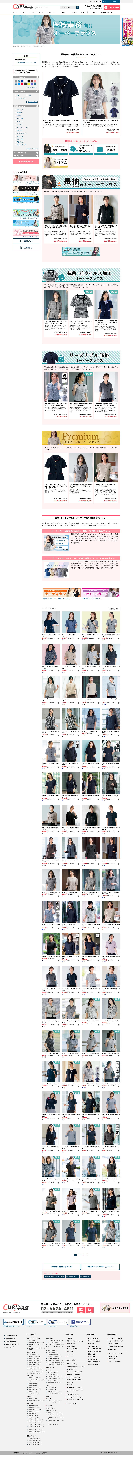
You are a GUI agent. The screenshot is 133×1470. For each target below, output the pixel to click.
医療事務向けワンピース (72, 1276)
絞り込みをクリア (33, 87)
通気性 (19, 115)
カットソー (49, 1398)
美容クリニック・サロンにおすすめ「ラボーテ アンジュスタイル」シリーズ (26, 182)
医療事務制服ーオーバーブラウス (27, 62)
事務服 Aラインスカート (34, 1405)
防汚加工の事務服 (113, 1343)
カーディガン (51, 12)
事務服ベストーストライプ (35, 1389)
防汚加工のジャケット (53, 1380)
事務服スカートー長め (34, 1418)
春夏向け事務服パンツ (53, 1350)
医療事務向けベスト (85, 1276)
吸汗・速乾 (20, 118)
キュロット (49, 1385)
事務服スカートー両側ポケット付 (37, 1424)
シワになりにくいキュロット (55, 1391)
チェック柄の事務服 (93, 1338)
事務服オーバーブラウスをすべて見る (100, 1267)
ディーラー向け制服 (72, 1348)
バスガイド (70, 1356)
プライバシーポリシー (27, 1453)
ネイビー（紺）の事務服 (94, 1351)
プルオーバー (49, 1396)
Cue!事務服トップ (11, 1335)
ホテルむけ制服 (71, 1346)
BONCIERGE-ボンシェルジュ (75, 1379)
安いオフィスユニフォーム (116, 1353)
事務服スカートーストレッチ (36, 1429)
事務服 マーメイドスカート (35, 1409)
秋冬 (30, 95)
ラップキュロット (52, 1389)
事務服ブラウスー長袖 (34, 1358)
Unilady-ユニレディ (72, 1403)
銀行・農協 (70, 1351)
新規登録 (98, 1)
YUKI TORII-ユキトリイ (73, 1394)
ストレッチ (20, 110)
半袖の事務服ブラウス (34, 1354)
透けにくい (20, 121)
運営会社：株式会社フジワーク (11, 1326)
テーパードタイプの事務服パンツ (56, 1344)
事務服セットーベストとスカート (56, 1412)
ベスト (41, 12)
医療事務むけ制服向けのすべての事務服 (54, 1276)
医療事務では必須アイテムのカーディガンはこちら (56, 598)
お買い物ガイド (10, 1338)
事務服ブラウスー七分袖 (34, 1356)
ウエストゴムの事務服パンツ (55, 1356)
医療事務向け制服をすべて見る (62, 1267)
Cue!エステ (29, 1326)
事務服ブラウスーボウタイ (35, 1362)
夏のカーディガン (33, 1398)
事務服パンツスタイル (53, 1424)
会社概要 (44, 1453)
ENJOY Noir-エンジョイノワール (76, 1366)
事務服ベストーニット (34, 1394)
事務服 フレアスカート (34, 1411)
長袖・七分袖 (32, 1340)
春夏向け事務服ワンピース (35, 1442)
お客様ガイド (28, 241)
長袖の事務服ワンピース (34, 1440)
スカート (62, 12)
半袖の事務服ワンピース (34, 1438)
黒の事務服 (91, 1343)
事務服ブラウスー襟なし (34, 1366)
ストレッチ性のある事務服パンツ (56, 1362)
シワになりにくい (22, 133)
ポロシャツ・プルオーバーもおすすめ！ (28, 226)
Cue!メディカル (52, 1326)
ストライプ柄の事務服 (94, 1362)
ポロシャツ (93, 12)
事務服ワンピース (31, 1436)
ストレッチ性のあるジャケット (55, 1378)
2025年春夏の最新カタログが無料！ (29, 218)
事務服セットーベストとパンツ (55, 1414)
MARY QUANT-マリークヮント (75, 1397)
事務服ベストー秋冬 (33, 1383)
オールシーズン (21, 98)
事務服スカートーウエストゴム (36, 1420)
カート (107, 1)
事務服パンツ (49, 1338)
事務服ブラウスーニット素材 (36, 1369)
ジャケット (49, 1370)
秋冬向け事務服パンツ (53, 1352)
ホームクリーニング (22, 127)
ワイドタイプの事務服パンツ (55, 1342)
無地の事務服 (112, 1359)
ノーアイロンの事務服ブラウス (36, 1371)
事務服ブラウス (31, 1352)
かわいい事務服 (113, 1356)
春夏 (18, 95)
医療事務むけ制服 (20, 59)
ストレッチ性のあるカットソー (55, 1403)
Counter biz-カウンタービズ (74, 1372)
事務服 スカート (31, 1403)
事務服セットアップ (107, 12)
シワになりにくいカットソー (55, 1400)
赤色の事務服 (91, 1356)
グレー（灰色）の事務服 (94, 1348)
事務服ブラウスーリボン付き (36, 1360)
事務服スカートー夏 (33, 1415)
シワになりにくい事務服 (115, 1338)
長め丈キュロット (52, 1387)
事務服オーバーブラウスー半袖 (36, 1342)
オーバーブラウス (18, 12)
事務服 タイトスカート (34, 1407)
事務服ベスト (30, 1375)
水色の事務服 (91, 1354)
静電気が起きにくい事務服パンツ (56, 1364)
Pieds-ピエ (70, 1385)
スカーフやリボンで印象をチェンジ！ (92, 598)
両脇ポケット (20, 142)
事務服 (26, 56)
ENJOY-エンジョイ (72, 1364)
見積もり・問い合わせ (12, 1344)
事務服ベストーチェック (34, 1387)
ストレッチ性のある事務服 (116, 1341)
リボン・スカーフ (50, 1408)
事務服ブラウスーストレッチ (36, 1373)
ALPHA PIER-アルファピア (74, 1387)
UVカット (19, 124)
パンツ (83, 12)
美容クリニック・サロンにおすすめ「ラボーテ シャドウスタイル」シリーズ (26, 193)
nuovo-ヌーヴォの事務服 (73, 1374)
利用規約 (37, 1453)
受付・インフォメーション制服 (75, 1341)
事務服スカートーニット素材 (36, 1422)
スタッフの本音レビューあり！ (31, 236)
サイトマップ (10, 1347)
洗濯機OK (19, 113)
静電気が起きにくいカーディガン (37, 1400)
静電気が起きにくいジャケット (55, 1382)
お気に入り (116, 1)
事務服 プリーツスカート (35, 1413)
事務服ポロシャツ (50, 1367)
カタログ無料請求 (11, 1341)
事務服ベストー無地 (33, 1391)
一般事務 (69, 1338)
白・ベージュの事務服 (94, 1341)
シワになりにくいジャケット (55, 1376)
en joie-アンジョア (72, 1369)
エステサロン (70, 1354)
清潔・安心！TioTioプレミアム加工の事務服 (27, 203)
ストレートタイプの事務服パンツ (56, 1340)
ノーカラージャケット (53, 1374)
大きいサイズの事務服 (115, 1361)
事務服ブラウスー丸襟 (34, 1364)
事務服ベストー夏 (33, 1385)
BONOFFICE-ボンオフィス (74, 1377)
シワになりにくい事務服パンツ (55, 1360)
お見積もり (27, 248)
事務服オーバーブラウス (33, 1338)
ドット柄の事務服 (92, 1359)
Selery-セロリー (71, 1382)
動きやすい (20, 130)
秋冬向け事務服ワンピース (35, 1444)
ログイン (90, 1)
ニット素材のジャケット (53, 1372)
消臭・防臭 (20, 139)
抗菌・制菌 (20, 136)
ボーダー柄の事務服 (93, 1364)
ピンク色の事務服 (92, 1346)
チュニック (49, 1405)
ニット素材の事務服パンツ (54, 1354)
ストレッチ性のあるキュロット (55, 1393)
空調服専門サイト (74, 1326)
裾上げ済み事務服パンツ (53, 1358)
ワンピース (73, 12)
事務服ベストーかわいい (34, 1377)
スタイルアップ (21, 145)
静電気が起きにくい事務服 (116, 1346)
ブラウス (31, 12)
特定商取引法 (16, 1453)
